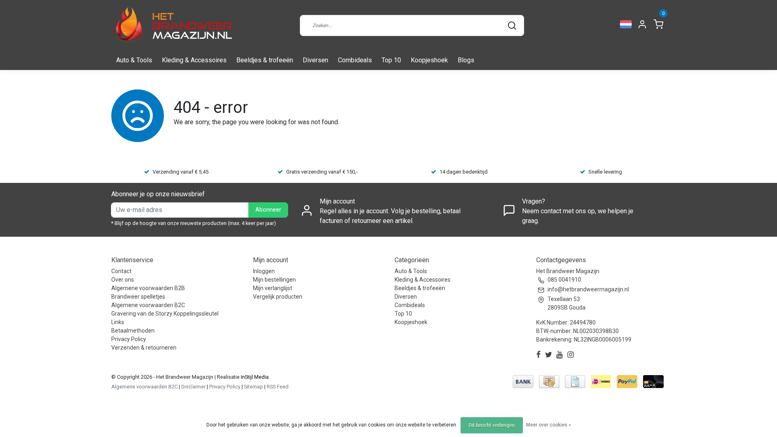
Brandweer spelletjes (138, 296)
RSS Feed (278, 387)
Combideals (355, 60)
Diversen (315, 60)
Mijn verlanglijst (272, 288)
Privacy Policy (128, 339)
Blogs (466, 60)
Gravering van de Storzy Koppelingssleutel (165, 313)
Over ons (122, 279)
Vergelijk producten (277, 296)
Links (117, 322)
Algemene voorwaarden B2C (148, 305)
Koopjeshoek (429, 60)
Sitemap (253, 387)
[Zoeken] (512, 25)
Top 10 (391, 60)
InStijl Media (254, 377)
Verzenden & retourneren (143, 347)
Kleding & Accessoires (194, 60)
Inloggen (264, 271)
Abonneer (268, 209)
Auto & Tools (134, 60)
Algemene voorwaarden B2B (148, 288)
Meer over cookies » (548, 425)
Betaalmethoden (133, 330)
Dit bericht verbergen (492, 425)
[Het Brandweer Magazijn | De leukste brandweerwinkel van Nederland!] (172, 25)
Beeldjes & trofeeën (264, 60)
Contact (121, 271)
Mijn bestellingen (274, 279)
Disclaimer (193, 387)
